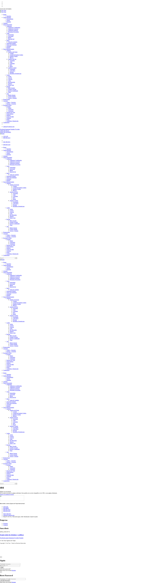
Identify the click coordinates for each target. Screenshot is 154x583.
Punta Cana (12, 333)
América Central (14, 315)
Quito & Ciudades (14, 289)
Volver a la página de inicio (7, 494)
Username (2, 564)
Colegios (8, 366)
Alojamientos (9, 266)
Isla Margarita (13, 330)
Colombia (15, 311)
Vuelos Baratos (7, 265)
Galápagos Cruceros (15, 276)
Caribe (8, 322)
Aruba (11, 324)
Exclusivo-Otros (7, 353)
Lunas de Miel (10, 364)
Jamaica (12, 331)
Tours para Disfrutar (11, 292)
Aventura (8, 294)
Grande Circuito (14, 337)
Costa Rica (15, 318)
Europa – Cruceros (11, 351)
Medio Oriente (13, 343)
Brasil (14, 314)
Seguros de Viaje (10, 360)
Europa (8, 334)
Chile (14, 310)
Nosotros (8, 263)
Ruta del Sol (13, 287)
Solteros (8, 363)
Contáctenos (6, 370)
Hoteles (8, 295)
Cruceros (5, 348)
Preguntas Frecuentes (15, 279)
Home (4, 262)
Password (2, 565)
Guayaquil (12, 284)
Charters (5, 271)
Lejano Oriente (13, 344)
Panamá (15, 320)
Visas (11, 340)
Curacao (12, 327)
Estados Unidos (17, 304)
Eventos (8, 354)
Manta (11, 285)
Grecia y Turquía (14, 345)
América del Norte (14, 299)
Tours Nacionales (7, 272)
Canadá (15, 301)
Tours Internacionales (8, 297)
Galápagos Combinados (16, 275)
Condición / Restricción (12, 368)
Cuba (11, 328)
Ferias (7, 367)
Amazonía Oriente (11, 291)
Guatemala (15, 317)
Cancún (12, 325)
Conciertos (12, 357)
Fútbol (11, 356)
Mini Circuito (13, 335)
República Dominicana (18, 321)
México (15, 305)
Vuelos (8, 268)
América (8, 298)
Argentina (15, 308)
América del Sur (14, 307)
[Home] (2, 133)
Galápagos (9, 274)
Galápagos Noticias (14, 278)
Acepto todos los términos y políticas (12, 535)
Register (14, 570)
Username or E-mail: (5, 579)
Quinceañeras (9, 361)
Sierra (7, 288)
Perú (14, 312)
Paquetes (8, 269)
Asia (7, 341)
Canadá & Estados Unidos (19, 302)
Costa (7, 281)
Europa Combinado (15, 338)
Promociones (6, 347)
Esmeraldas (12, 282)
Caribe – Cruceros (11, 350)
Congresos (12, 358)
